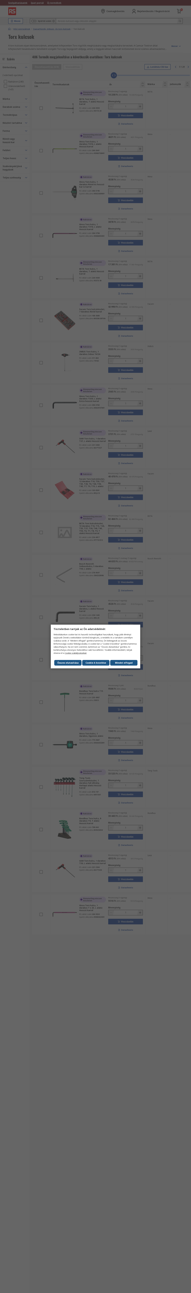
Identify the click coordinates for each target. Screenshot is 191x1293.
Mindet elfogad (124, 662)
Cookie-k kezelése (96, 662)
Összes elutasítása (68, 662)
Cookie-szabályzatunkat (76, 653)
